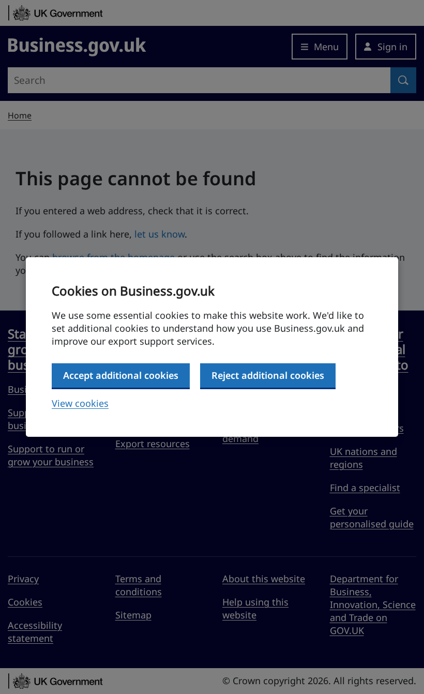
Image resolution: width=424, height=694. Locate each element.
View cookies (80, 403)
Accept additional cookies (120, 375)
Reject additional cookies (267, 375)
